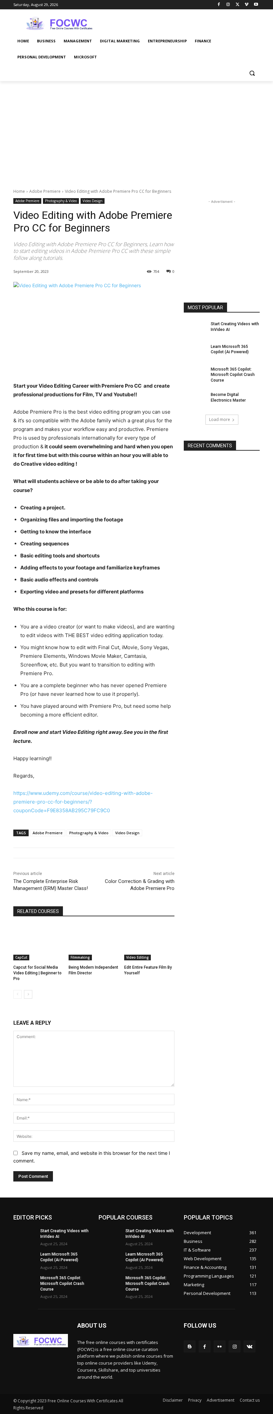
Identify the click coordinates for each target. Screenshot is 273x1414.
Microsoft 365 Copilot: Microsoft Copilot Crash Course (233, 375)
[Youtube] (256, 5)
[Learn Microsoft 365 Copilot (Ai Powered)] (195, 352)
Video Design (93, 200)
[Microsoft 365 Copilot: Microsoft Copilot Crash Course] (195, 375)
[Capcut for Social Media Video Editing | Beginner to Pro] (38, 942)
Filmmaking (80, 957)
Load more (219, 419)
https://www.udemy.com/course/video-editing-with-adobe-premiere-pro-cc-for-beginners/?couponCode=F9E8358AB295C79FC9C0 (83, 802)
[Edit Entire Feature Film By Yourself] (149, 942)
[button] (252, 73)
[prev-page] (17, 994)
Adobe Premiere (45, 191)
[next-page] (28, 994)
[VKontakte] (249, 1346)
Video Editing (137, 957)
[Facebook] (219, 5)
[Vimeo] (246, 5)
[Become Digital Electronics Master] (195, 400)
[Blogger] (189, 1346)
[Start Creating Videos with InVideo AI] (195, 329)
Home (19, 191)
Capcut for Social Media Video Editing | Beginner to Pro (37, 973)
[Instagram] (228, 5)
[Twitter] (237, 5)
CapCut (21, 957)
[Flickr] (219, 1346)
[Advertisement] (182, 22)
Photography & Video (61, 200)
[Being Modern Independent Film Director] (94, 942)
